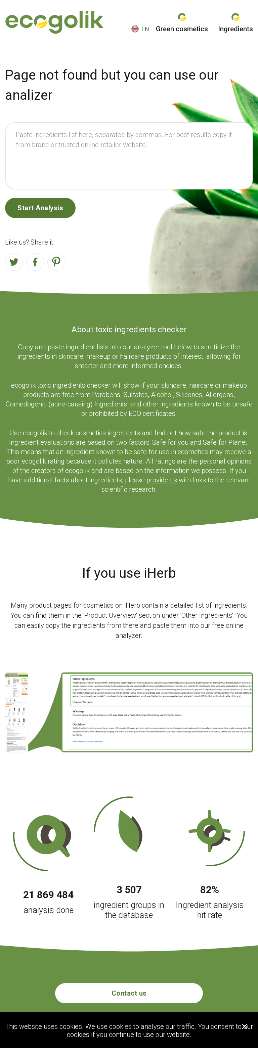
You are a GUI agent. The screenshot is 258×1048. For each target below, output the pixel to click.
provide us (161, 480)
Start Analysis (40, 208)
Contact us (129, 993)
